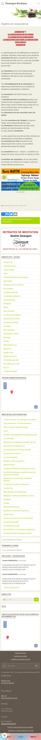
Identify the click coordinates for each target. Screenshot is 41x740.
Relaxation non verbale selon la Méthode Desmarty (17, 479)
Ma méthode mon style (11, 364)
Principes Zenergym (10, 371)
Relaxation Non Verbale (11, 319)
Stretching (7, 326)
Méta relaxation (8, 330)
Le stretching (8, 488)
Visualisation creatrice (11, 334)
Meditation (7, 304)
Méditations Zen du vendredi (13, 285)
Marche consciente (10, 356)
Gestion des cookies (20, 656)
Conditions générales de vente (20, 659)
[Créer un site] (7, 737)
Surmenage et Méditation (12, 315)
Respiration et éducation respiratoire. (16, 511)
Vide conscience (9, 311)
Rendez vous (5, 681)
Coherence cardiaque (10, 322)
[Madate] (20, 737)
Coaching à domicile (10, 292)
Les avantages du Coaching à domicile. (17, 450)
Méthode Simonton (10, 345)
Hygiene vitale (8, 352)
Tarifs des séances (9, 266)
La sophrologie (8, 438)
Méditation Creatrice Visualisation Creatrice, (18, 496)
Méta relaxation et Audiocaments (15, 492)
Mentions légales (20, 653)
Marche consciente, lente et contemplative (18, 518)
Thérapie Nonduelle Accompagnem (15, 277)
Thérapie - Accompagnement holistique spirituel (20, 435)
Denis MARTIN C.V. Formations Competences (19, 529)
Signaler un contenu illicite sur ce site (21, 731)
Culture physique (9, 300)
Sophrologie (7, 281)
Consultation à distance (11, 296)
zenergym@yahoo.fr (8, 724)
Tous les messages (11, 588)
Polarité (6, 341)
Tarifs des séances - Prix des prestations (17, 423)
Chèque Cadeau (9, 270)
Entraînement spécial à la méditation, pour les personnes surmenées (19, 473)
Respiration (7, 349)
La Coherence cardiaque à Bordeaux (16, 484)
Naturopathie (8, 288)
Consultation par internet (12, 453)
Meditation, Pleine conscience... (14, 461)
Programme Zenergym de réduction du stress (19, 468)
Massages (7, 337)
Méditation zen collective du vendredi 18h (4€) (19, 442)
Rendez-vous (8, 262)
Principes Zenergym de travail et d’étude (17, 533)
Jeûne (5, 273)
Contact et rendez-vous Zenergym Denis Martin (19, 420)
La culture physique (10, 457)
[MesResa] (33, 737)
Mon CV (6, 367)
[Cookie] (4, 735)
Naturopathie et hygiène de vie (14, 446)
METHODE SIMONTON (11, 507)
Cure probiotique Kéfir (11, 360)
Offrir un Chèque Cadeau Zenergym (15, 427)
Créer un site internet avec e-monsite (20, 727)
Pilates (5, 307)
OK (36, 600)
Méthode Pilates (9, 465)
